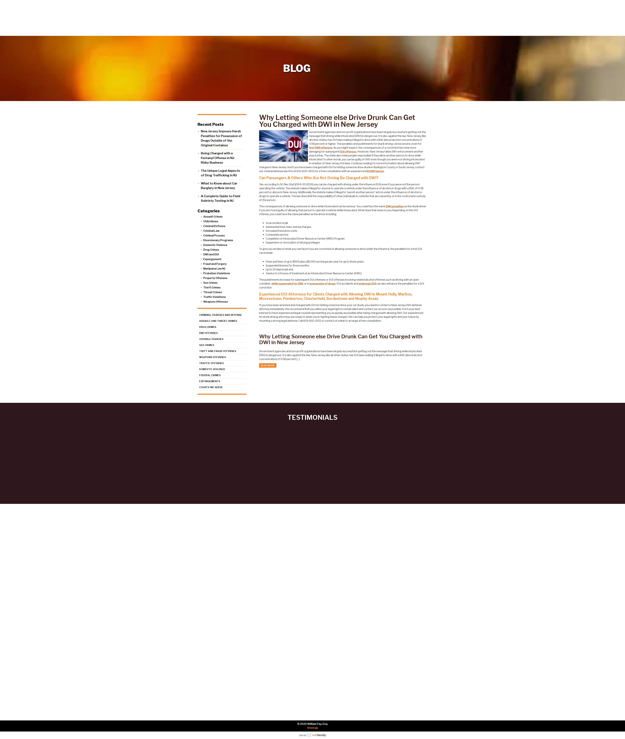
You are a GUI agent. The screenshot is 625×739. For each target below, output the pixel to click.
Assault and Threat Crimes (218, 321)
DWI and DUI (211, 254)
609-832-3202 (204, 643)
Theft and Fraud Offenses (217, 351)
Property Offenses (215, 278)
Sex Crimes (210, 282)
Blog (597, 32)
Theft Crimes (212, 287)
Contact (613, 32)
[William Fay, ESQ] (39, 18)
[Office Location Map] (89, 686)
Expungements (209, 381)
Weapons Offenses (215, 301)
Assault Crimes (213, 216)
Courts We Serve (211, 387)
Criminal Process (214, 235)
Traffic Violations (214, 297)
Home (523, 32)
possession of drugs (323, 283)
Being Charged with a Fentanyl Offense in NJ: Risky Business (218, 157)
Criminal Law (211, 230)
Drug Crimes (211, 249)
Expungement (212, 259)
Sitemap (312, 727)
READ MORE (268, 365)
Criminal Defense (214, 226)
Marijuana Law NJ (214, 268)
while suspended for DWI (287, 283)
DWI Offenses (208, 333)
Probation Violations (216, 273)
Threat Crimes (212, 292)
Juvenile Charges (211, 339)
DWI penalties (395, 206)
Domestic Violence (215, 245)
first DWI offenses (320, 147)
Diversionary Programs (218, 240)
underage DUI (367, 283)
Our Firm (543, 32)
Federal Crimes (210, 375)
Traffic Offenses (211, 363)
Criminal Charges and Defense (220, 315)
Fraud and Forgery (215, 263)
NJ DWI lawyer (375, 171)
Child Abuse (210, 221)
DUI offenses (348, 151)
